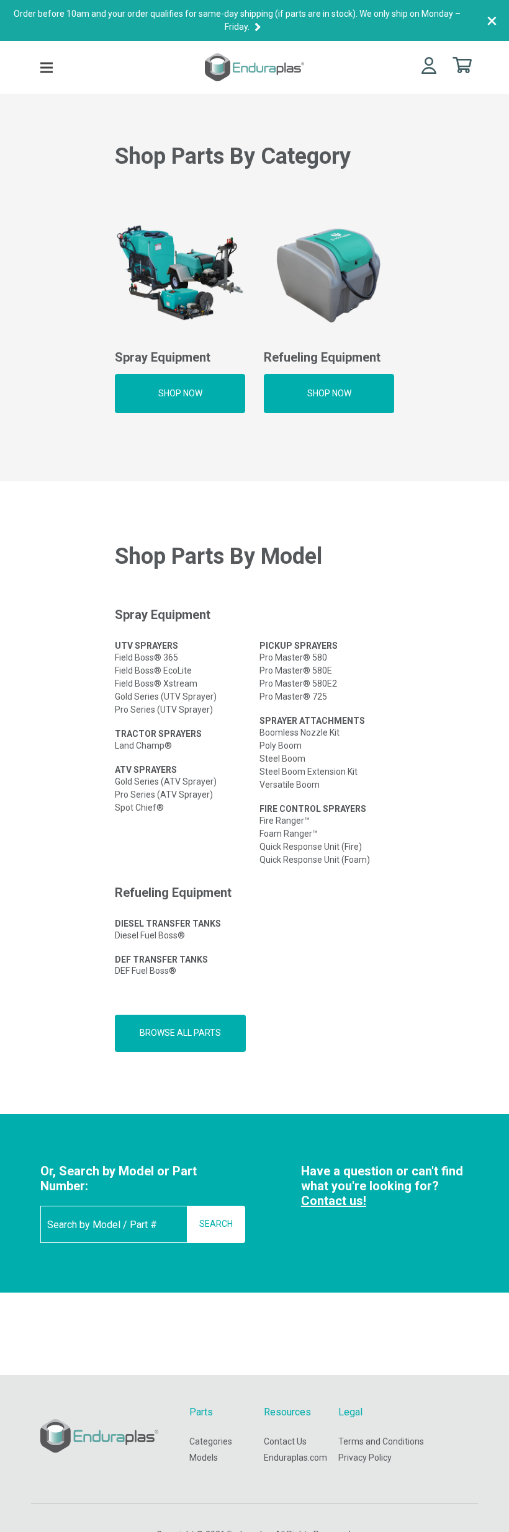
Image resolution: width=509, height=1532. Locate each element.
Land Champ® (143, 745)
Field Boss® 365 (146, 657)
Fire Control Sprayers (312, 809)
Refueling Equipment (173, 892)
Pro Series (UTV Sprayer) (164, 710)
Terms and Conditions (381, 1441)
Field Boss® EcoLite (153, 670)
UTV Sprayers (146, 646)
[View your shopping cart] (462, 64)
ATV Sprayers (146, 770)
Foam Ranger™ (288, 834)
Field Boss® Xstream (156, 683)
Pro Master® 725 (293, 696)
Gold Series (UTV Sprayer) (166, 696)
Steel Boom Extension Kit (308, 772)
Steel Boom (282, 759)
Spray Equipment (162, 614)
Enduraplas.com (295, 1458)
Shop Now (180, 393)
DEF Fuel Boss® (145, 971)
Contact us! (333, 1200)
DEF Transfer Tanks (161, 959)
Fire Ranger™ (284, 821)
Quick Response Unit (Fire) (310, 847)
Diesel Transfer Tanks (168, 924)
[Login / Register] (428, 65)
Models (203, 1458)
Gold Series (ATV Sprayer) (166, 781)
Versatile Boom (289, 785)
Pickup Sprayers (298, 646)
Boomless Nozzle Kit (299, 732)
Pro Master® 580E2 (298, 683)
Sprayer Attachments (312, 721)
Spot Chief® (139, 808)
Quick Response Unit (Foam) (314, 860)
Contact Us (285, 1441)
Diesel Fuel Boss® (150, 935)
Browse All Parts (180, 1033)
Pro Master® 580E (295, 670)
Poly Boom (280, 745)
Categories (210, 1441)
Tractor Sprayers (158, 734)
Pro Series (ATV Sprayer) (164, 794)
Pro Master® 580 (293, 657)
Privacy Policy (365, 1458)
